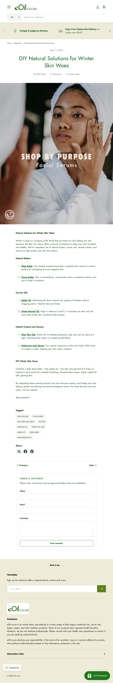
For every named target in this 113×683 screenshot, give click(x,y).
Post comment (56, 543)
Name (22, 491)
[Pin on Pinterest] (32, 451)
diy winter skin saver (26, 421)
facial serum (22, 426)
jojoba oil (21, 432)
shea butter (34, 432)
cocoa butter (38, 416)
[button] (104, 7)
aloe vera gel (23, 416)
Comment (24, 518)
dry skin (42, 421)
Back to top (55, 565)
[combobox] (56, 17)
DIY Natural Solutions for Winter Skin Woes (39, 43)
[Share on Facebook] (25, 451)
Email (22, 504)
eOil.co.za (16, 676)
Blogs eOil (17, 43)
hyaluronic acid (38, 426)
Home (9, 43)
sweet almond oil (24, 437)
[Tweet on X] (19, 451)
